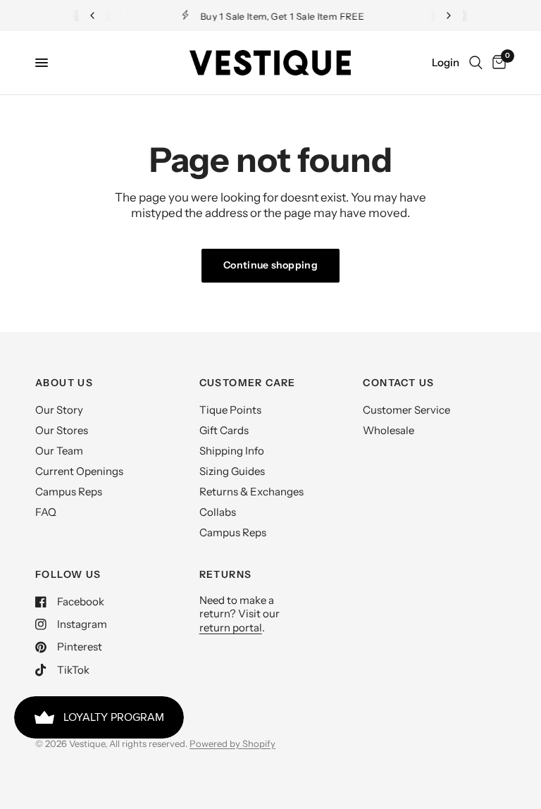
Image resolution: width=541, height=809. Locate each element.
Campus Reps (68, 491)
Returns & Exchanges (251, 491)
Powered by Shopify (232, 743)
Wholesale (388, 430)
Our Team (59, 450)
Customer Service (406, 409)
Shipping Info (231, 450)
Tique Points (230, 409)
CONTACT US (398, 383)
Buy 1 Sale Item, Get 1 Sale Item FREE (281, 16)
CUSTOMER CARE (247, 383)
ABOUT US (64, 383)
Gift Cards (224, 430)
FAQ (45, 512)
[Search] (475, 62)
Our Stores (61, 430)
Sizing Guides (232, 471)
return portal (230, 627)
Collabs (217, 512)
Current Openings (79, 471)
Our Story (59, 409)
